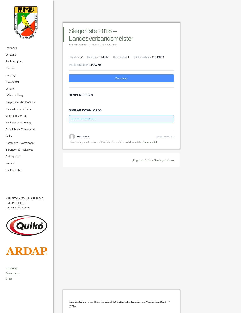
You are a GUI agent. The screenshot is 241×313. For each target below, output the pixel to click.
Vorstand (11, 54)
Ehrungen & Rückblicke (19, 149)
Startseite (11, 47)
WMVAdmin (110, 44)
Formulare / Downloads (20, 142)
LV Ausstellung (14, 95)
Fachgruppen (14, 61)
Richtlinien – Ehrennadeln (21, 129)
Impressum (11, 268)
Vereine (10, 88)
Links (9, 136)
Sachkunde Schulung (18, 122)
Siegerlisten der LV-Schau (21, 102)
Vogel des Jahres (16, 115)
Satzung (10, 75)
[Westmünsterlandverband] (26, 21)
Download (121, 78)
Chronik (10, 68)
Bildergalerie (13, 156)
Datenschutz (12, 273)
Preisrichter (12, 81)
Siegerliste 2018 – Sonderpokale (153, 160)
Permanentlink (150, 142)
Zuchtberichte (14, 169)
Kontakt (10, 163)
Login (9, 278)
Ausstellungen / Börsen (19, 108)
